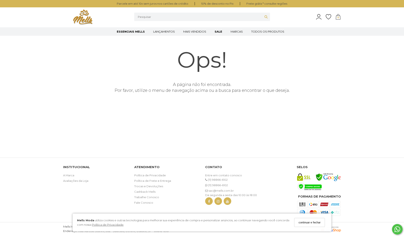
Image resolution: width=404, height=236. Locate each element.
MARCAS (237, 31)
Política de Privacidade (108, 224)
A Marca (68, 175)
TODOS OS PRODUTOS (267, 31)
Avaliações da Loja (75, 180)
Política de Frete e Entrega (152, 180)
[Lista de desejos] (330, 17)
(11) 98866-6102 (217, 179)
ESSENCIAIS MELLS (131, 31)
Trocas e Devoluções (148, 186)
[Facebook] (209, 202)
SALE (218, 31)
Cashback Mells (144, 191)
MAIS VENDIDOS (194, 31)
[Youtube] (227, 202)
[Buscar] (266, 17)
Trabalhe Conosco (146, 197)
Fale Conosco (143, 202)
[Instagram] (218, 202)
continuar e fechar (309, 222)
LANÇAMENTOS (164, 31)
